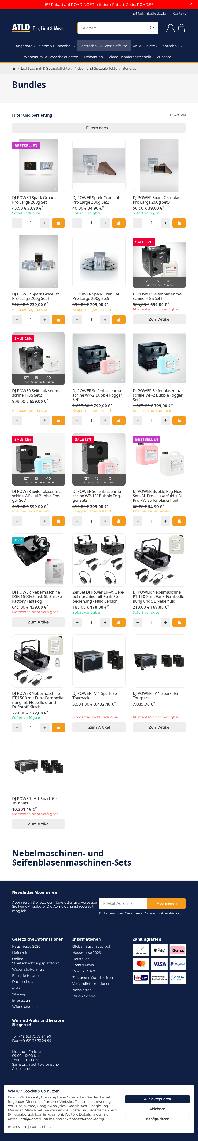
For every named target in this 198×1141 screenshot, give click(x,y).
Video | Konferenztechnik (130, 57)
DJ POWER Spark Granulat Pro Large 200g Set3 (156, 199)
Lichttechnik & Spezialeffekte (102, 46)
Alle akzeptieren (157, 1099)
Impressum (17, 1127)
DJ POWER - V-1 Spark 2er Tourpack (95, 695)
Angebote (24, 46)
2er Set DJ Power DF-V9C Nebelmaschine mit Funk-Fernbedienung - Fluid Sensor (98, 596)
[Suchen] (152, 28)
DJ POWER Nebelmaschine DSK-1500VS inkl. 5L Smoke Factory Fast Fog (37, 596)
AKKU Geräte (144, 46)
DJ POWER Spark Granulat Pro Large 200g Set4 (35, 296)
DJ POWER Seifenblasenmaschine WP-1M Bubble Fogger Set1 (37, 495)
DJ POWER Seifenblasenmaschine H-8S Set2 (37, 393)
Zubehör (164, 57)
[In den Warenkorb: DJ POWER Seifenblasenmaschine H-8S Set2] (58, 420)
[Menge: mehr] (45, 223)
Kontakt (179, 13)
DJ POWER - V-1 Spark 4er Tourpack (156, 695)
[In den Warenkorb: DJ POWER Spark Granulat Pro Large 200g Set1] (58, 223)
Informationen (86, 939)
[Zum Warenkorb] (181, 28)
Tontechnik (170, 46)
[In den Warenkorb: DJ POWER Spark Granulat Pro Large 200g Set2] (119, 223)
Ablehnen (157, 1109)
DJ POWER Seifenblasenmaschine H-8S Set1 (157, 296)
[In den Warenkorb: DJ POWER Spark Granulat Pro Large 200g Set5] (119, 319)
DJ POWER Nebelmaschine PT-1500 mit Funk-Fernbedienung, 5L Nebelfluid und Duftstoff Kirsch (38, 700)
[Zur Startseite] (38, 28)
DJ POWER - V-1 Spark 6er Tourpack (35, 800)
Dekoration (93, 57)
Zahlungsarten (147, 939)
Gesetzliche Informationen (38, 939)
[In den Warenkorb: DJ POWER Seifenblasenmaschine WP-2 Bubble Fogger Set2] (179, 420)
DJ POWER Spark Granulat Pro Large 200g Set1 (35, 199)
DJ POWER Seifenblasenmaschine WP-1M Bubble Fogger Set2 (97, 495)
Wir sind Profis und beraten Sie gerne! (38, 1022)
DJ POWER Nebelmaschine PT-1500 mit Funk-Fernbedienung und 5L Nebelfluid (159, 596)
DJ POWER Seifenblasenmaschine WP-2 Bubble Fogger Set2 (158, 395)
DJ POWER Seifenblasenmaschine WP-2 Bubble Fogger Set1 (97, 395)
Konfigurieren (157, 1119)
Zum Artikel (159, 319)
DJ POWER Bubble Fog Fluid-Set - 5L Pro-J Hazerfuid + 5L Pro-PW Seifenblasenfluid (158, 495)
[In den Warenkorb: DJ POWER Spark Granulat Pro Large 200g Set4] (58, 319)
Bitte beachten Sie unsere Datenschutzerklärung (140, 913)
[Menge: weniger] (17, 223)
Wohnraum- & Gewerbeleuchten (51, 57)
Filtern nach (97, 127)
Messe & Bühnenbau (55, 46)
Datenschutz (41, 1127)
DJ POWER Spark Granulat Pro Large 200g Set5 (95, 296)
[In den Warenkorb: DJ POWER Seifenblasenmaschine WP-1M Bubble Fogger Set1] (58, 521)
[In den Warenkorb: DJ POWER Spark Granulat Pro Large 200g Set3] (179, 223)
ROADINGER (82, 4)
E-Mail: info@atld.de (149, 13)
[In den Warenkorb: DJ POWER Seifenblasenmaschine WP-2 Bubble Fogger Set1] (119, 420)
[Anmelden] (170, 28)
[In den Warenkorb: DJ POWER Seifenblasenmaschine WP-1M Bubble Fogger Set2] (119, 521)
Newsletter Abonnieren (34, 892)
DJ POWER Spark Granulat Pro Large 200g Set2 (95, 199)
